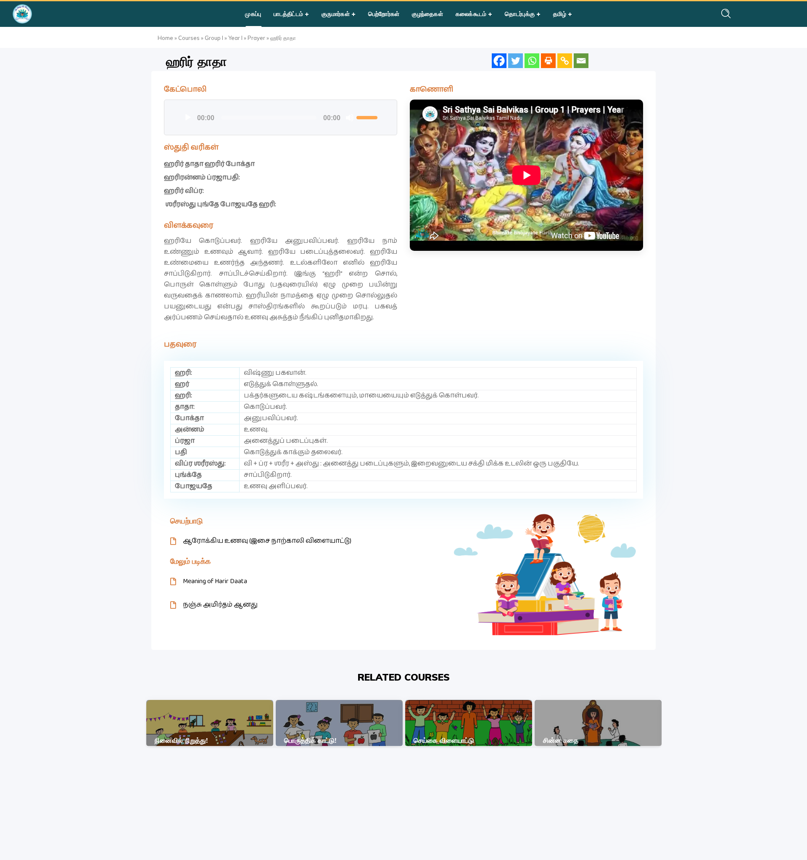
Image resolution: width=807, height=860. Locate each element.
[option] (209, 723)
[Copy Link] (564, 60)
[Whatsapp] (532, 60)
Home (165, 37)
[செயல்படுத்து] (188, 117)
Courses (189, 37)
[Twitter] (515, 60)
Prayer (256, 37)
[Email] (581, 60)
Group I (214, 37)
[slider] (368, 116)
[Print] (548, 60)
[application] (280, 117)
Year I (235, 37)
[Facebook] (499, 60)
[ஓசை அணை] (349, 117)
